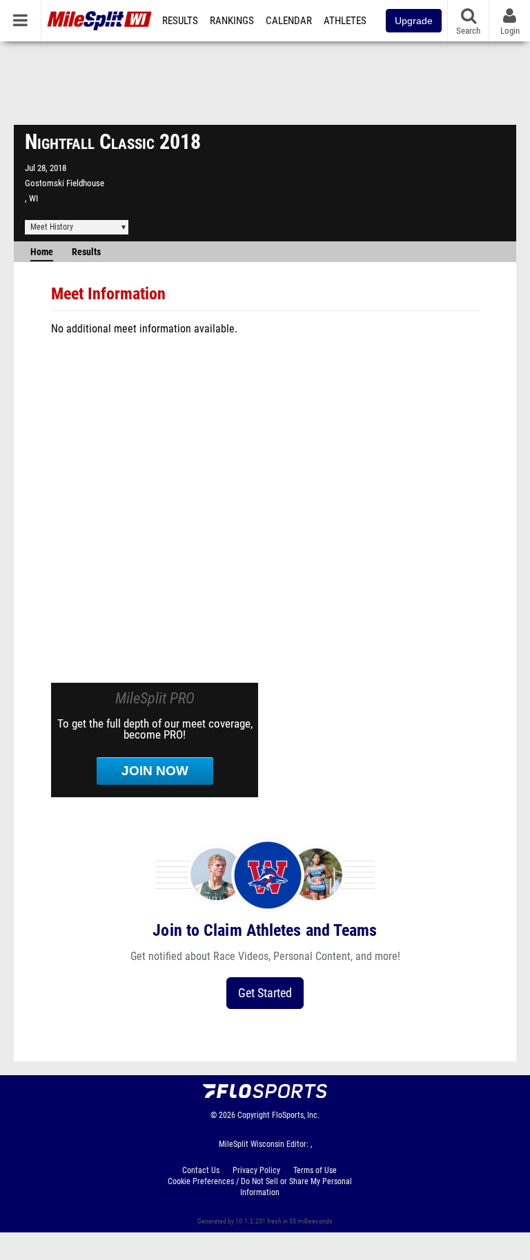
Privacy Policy (256, 1170)
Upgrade (414, 20)
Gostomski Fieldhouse (64, 183)
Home (41, 252)
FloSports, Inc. (296, 1115)
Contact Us (200, 1170)
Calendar (289, 20)
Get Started (265, 993)
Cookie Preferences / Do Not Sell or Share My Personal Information (260, 1187)
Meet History (51, 227)
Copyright (253, 1115)
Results (180, 20)
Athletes (345, 20)
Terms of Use (315, 1170)
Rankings (232, 20)
